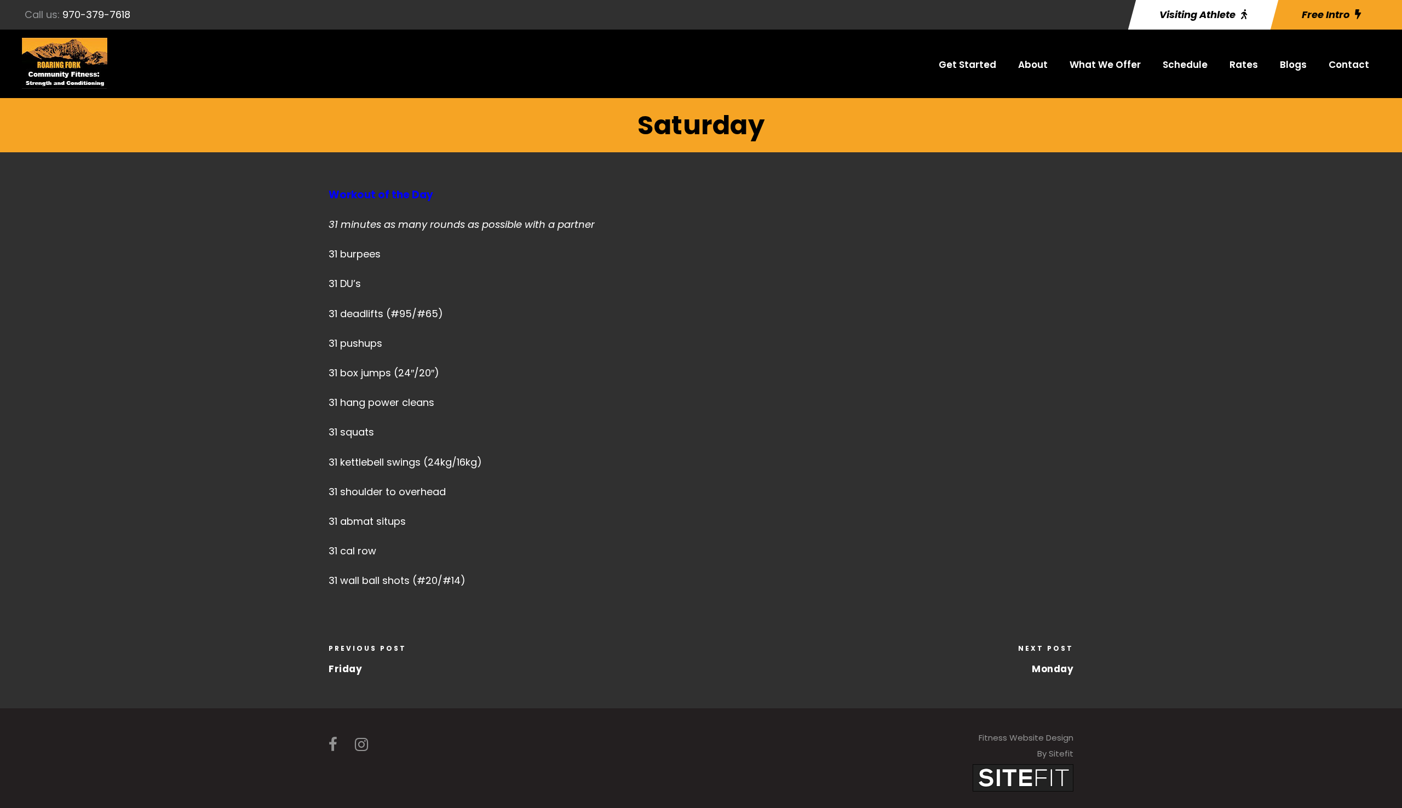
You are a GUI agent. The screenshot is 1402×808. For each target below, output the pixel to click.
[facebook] (333, 744)
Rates (1243, 64)
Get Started (967, 64)
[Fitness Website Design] (1023, 777)
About (1033, 64)
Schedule (1185, 64)
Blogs (1293, 64)
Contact (1349, 64)
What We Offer (1105, 64)
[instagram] (361, 744)
